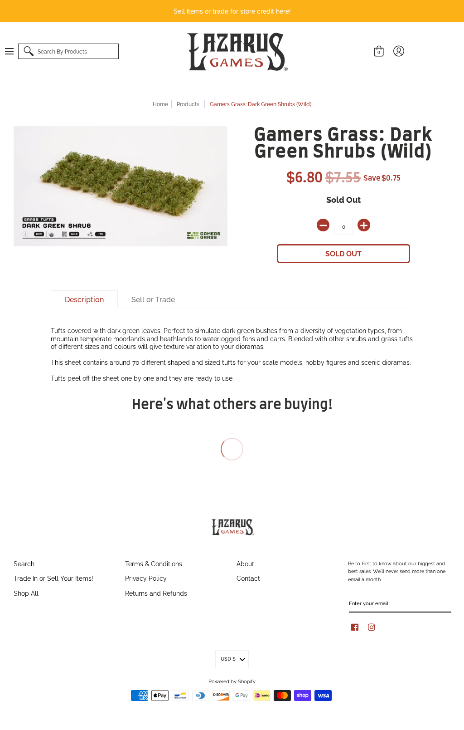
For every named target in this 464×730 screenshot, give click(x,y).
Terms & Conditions (153, 563)
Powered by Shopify (232, 681)
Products (188, 104)
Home (160, 104)
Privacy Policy (146, 577)
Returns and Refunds (156, 592)
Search (24, 563)
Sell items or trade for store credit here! (232, 10)
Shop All (26, 592)
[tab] (84, 299)
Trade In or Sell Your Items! (53, 577)
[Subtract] (323, 225)
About (245, 563)
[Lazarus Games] (236, 52)
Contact (248, 577)
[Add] (364, 225)
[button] (13, 51)
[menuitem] (13, 51)
